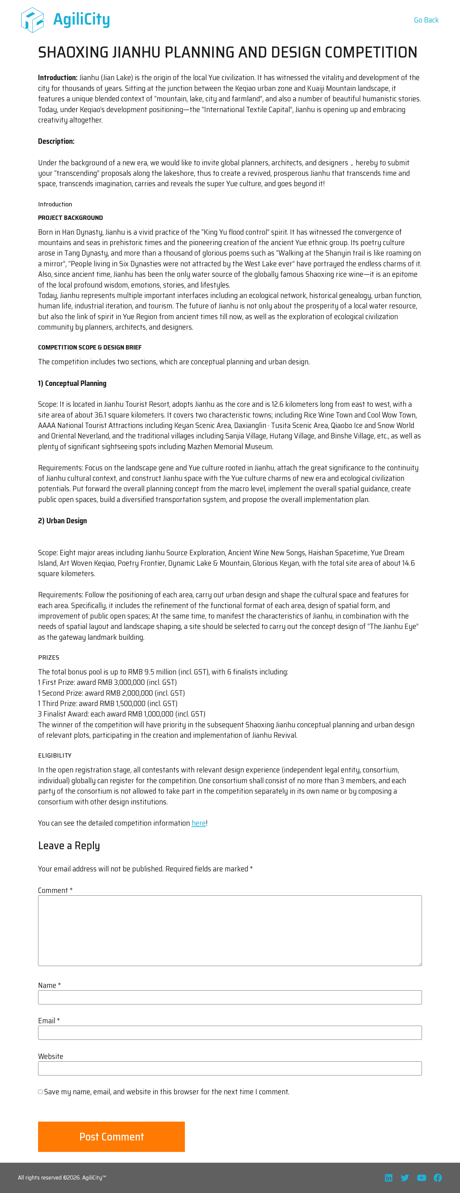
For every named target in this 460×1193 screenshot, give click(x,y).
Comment (55, 890)
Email (49, 1021)
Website (50, 1056)
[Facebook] (438, 1177)
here (199, 823)
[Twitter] (405, 1177)
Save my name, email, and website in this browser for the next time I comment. (166, 1092)
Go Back (426, 20)
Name (49, 985)
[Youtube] (421, 1177)
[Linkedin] (388, 1177)
